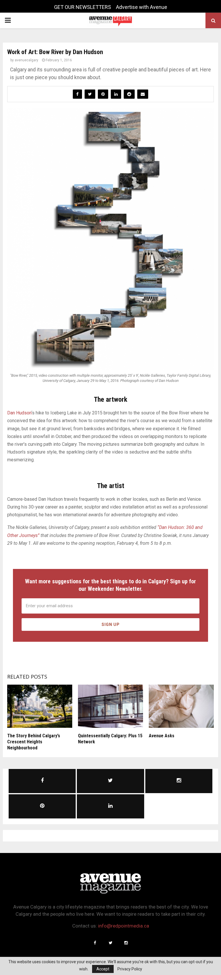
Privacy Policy (129, 969)
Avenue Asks (161, 735)
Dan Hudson (19, 413)
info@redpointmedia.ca (123, 926)
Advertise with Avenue (141, 7)
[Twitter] (110, 942)
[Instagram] (126, 942)
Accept (102, 969)
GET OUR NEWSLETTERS (82, 7)
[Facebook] (95, 942)
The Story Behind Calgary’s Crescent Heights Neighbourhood (33, 742)
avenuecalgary (26, 60)
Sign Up (111, 624)
